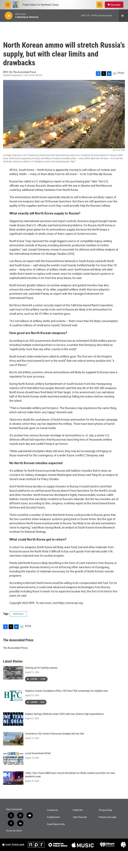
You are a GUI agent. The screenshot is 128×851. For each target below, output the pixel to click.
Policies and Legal (107, 817)
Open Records (80, 817)
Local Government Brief (38, 753)
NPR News (18, 614)
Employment (53, 817)
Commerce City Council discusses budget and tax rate (54, 733)
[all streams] (123, 15)
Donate (115, 4)
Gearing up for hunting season (41, 667)
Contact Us (52, 810)
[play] (8, 15)
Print (121, 73)
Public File (78, 810)
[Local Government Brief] (13, 758)
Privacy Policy (105, 810)
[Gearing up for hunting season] (13, 673)
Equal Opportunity (56, 824)
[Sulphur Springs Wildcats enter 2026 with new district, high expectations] (13, 719)
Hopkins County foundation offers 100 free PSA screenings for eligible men (66, 690)
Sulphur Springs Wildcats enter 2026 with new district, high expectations (64, 713)
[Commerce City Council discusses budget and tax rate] (13, 738)
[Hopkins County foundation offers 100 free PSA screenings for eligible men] (13, 696)
